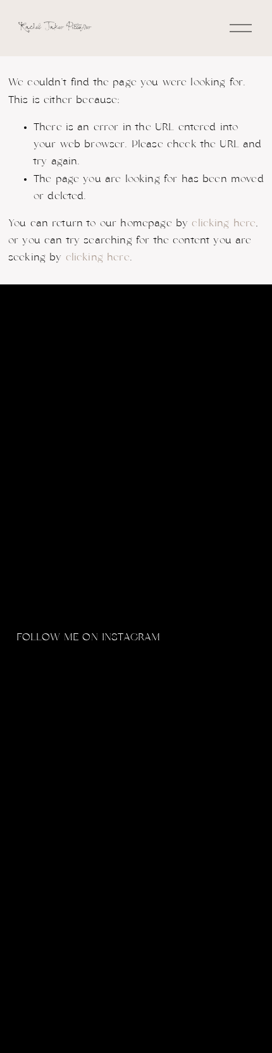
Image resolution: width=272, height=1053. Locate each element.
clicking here (224, 223)
